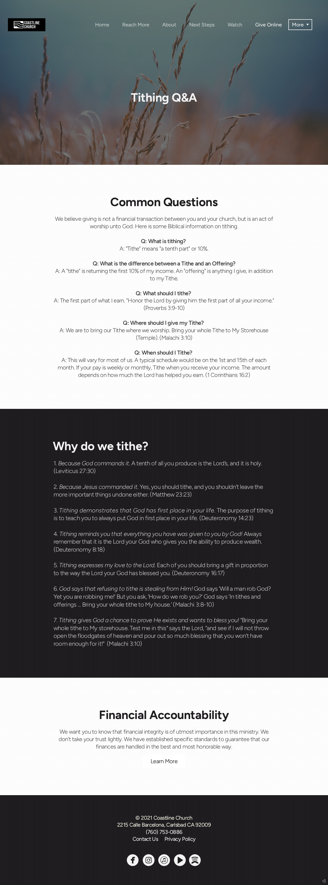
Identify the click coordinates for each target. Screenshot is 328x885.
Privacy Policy (180, 839)
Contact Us (147, 839)
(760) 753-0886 (164, 832)
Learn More (164, 761)
